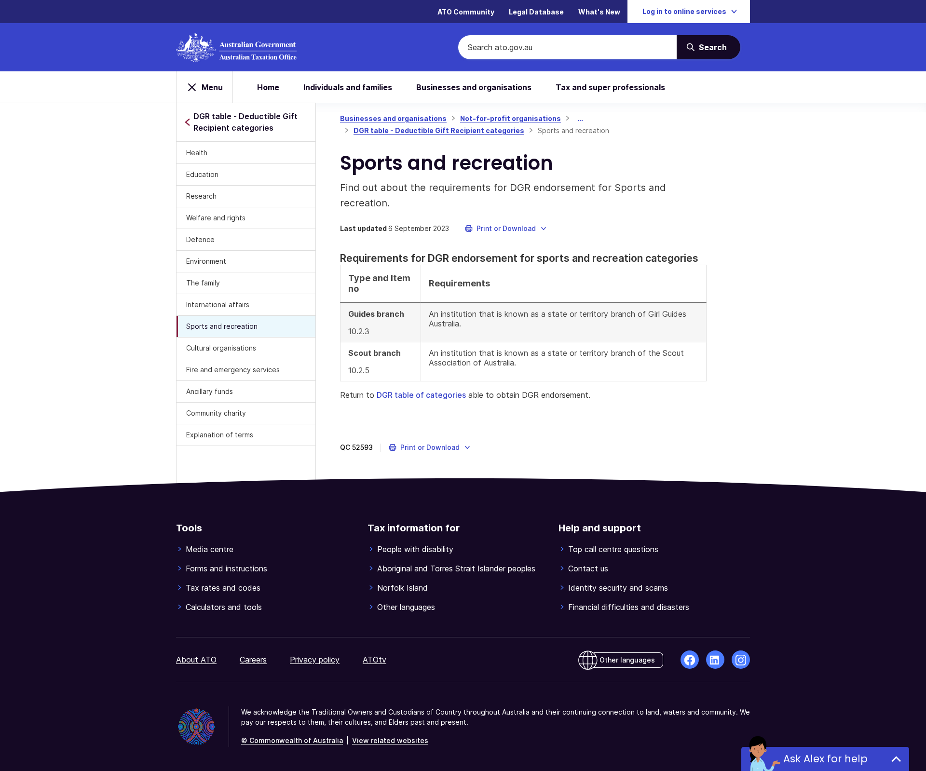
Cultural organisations (221, 348)
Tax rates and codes (223, 588)
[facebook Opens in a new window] (690, 659)
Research (201, 196)
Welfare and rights (215, 218)
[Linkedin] (715, 659)
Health (196, 153)
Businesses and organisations (473, 87)
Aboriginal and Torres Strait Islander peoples (456, 568)
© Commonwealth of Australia (292, 740)
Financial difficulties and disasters (628, 607)
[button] (506, 228)
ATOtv (374, 659)
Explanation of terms (219, 435)
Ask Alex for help (825, 759)
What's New (599, 12)
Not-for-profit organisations (510, 118)
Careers (253, 659)
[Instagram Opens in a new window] (741, 659)
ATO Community (465, 12)
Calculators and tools (224, 607)
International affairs (217, 304)
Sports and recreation (222, 326)
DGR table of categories (421, 395)
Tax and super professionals (610, 87)
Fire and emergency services (233, 369)
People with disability (415, 549)
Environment (206, 261)
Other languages (406, 607)
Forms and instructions (226, 568)
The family (203, 283)
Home (268, 87)
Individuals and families (347, 87)
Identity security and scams (618, 588)
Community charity (216, 413)
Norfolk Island (402, 588)
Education (202, 174)
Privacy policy (315, 659)
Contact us (588, 568)
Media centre (209, 549)
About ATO (196, 659)
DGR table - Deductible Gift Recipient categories (439, 130)
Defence (200, 239)
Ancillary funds (209, 391)
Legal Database (536, 12)
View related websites (390, 740)
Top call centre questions (613, 549)
